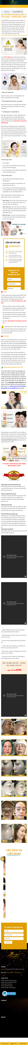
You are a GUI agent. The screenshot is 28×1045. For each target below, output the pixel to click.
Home (7, 12)
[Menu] (2, 6)
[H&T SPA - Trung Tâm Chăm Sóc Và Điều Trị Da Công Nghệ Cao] (14, 2)
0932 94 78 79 (10, 972)
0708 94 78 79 (18, 972)
